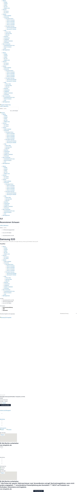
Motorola (7, 35)
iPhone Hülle (8, 32)
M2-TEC (6, 6)
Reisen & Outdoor (7, 46)
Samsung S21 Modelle (11, 29)
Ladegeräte (6, 39)
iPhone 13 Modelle (11, 23)
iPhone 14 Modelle (11, 21)
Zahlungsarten (3, 428)
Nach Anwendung (6, 44)
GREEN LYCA (7, 8)
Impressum (5, 310)
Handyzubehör (5, 241)
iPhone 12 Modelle (11, 24)
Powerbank (6, 42)
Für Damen (6, 11)
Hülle (5, 30)
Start (1, 241)
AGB (4, 308)
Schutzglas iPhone (9, 18)
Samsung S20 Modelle (11, 27)
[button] (38, 410)
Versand (4, 402)
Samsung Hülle (8, 33)
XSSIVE (5, 5)
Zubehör (4, 14)
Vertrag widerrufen (38, 491)
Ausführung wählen (5, 405)
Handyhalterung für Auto (9, 45)
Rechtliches (2, 419)
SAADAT (6, 3)
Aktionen (4, 9)
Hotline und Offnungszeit (5, 410)
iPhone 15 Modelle (11, 20)
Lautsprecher (7, 38)
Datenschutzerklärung (8, 307)
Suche (1, 108)
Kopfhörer (6, 36)
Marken (4, 0)
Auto (5, 48)
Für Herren (6, 12)
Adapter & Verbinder (8, 41)
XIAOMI (5, 2)
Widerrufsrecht (6, 420)
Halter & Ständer (7, 15)
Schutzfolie (6, 17)
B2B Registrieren (6, 49)
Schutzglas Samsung (9, 26)
